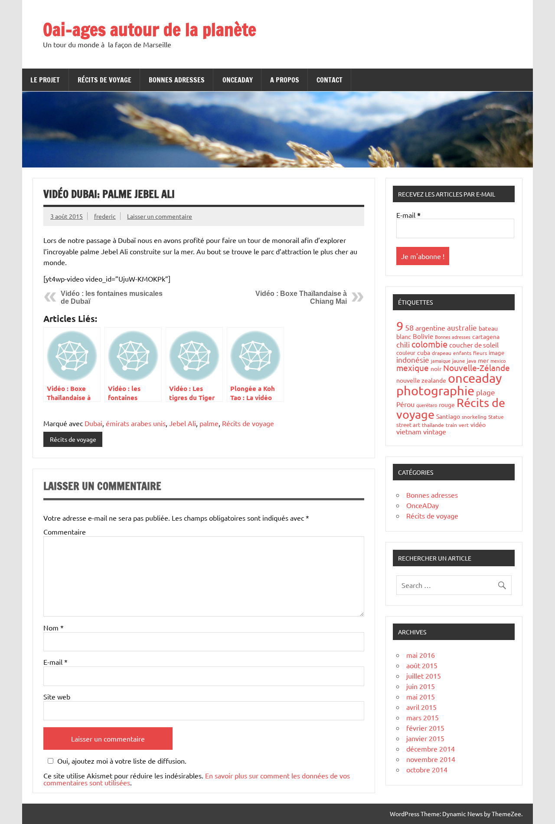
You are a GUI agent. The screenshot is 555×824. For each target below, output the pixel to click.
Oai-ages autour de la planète (149, 29)
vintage (434, 431)
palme (209, 423)
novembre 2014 (430, 759)
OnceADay (237, 80)
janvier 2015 (425, 738)
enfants (462, 352)
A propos (284, 80)
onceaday (475, 378)
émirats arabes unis (136, 423)
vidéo (478, 424)
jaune (458, 360)
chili (403, 344)
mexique (412, 367)
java (471, 360)
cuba (423, 352)
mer (483, 360)
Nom (53, 627)
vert (464, 424)
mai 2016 (420, 654)
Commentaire (64, 531)
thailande (433, 424)
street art (408, 424)
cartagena (486, 336)
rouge (447, 404)
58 (409, 327)
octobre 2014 (426, 769)
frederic (105, 216)
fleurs (480, 352)
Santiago (448, 416)
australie (462, 327)
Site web (56, 696)
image (496, 352)
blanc (403, 336)
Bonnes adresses (177, 80)
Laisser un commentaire (159, 216)
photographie (435, 390)
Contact (330, 80)
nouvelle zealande (421, 380)
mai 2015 (420, 696)
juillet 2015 (423, 675)
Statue (496, 416)
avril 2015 (421, 707)
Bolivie (423, 336)
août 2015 (421, 665)
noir (436, 368)
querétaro (426, 404)
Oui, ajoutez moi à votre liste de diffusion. (121, 761)
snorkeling (474, 416)
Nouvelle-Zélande (476, 367)
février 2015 (425, 727)
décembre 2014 (430, 748)
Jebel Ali (182, 423)
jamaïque (441, 360)
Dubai (93, 423)
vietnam (408, 431)
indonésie (412, 359)
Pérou (405, 404)
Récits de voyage (104, 80)
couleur (405, 352)
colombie (429, 343)
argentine (430, 327)
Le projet (45, 80)
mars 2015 (422, 717)
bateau (488, 328)
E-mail (55, 661)
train (451, 424)
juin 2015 (420, 686)
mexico (498, 360)
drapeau (441, 352)
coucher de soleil (474, 345)
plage (485, 392)
